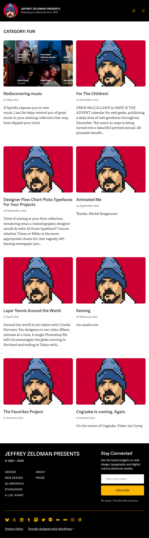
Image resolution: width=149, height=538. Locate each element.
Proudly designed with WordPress (50, 529)
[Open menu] (143, 11)
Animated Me (88, 199)
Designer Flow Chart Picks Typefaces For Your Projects (37, 202)
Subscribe (122, 490)
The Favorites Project (23, 411)
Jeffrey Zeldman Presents (42, 454)
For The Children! (92, 93)
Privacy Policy (14, 529)
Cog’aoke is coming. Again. (101, 411)
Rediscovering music (22, 93)
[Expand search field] (133, 10)
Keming (83, 310)
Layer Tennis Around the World (32, 310)
